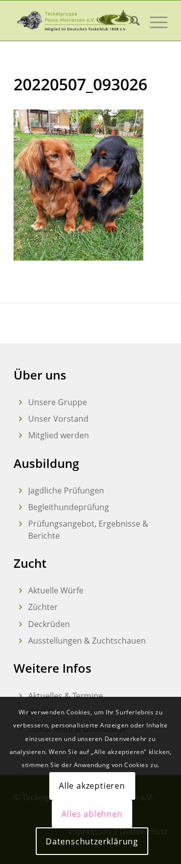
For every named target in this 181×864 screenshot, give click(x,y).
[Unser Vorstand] (20, 419)
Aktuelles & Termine (65, 695)
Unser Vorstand (58, 418)
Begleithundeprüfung (68, 507)
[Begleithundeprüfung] (20, 507)
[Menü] (153, 21)
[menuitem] (130, 21)
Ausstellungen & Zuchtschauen (87, 640)
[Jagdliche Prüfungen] (20, 491)
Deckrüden (49, 624)
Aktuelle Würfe (55, 590)
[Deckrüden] (20, 624)
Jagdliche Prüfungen (66, 490)
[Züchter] (20, 607)
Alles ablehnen (91, 813)
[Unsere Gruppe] (20, 402)
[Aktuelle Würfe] (20, 590)
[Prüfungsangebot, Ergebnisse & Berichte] (20, 524)
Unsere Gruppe (57, 402)
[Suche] (130, 21)
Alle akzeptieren (92, 785)
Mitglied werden (58, 435)
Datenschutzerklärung (92, 841)
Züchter (43, 606)
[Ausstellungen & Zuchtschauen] (20, 641)
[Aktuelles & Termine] (20, 696)
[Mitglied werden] (20, 435)
